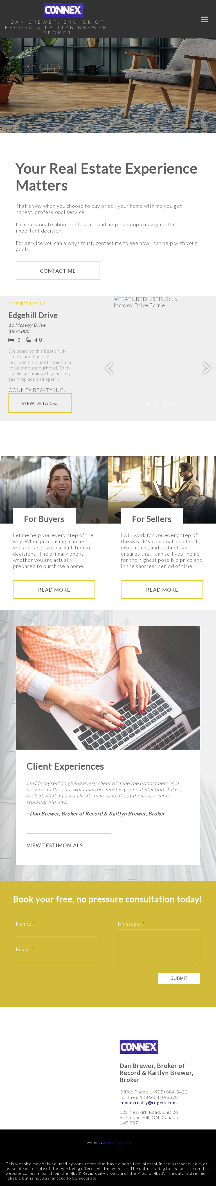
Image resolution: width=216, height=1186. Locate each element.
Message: (130, 924)
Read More (54, 590)
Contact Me (58, 271)
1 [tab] (148, 404)
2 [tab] (156, 404)
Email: (24, 949)
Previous (108, 367)
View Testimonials (55, 845)
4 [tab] (173, 404)
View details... (40, 403)
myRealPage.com (117, 1142)
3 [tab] (165, 404)
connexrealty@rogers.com (148, 1102)
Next (206, 367)
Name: (24, 924)
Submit (179, 978)
